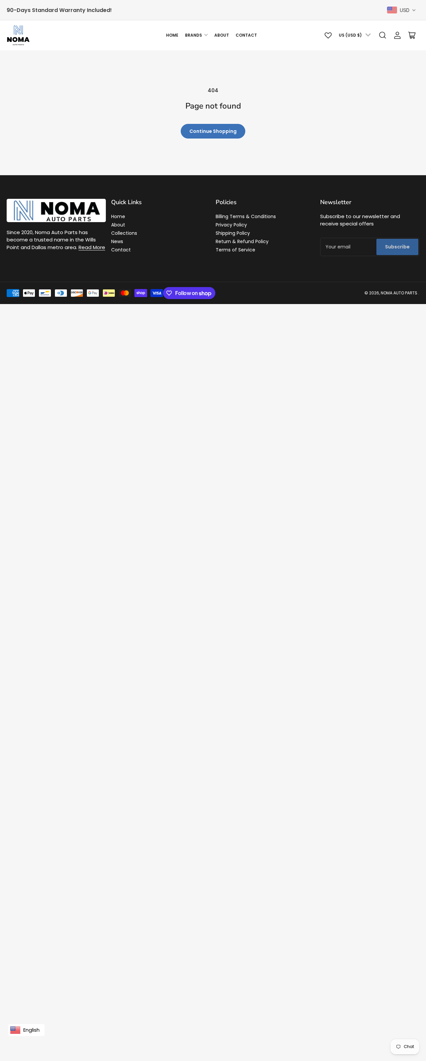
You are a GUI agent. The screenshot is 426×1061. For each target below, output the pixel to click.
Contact (246, 35)
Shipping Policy (233, 233)
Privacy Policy (231, 224)
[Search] (382, 35)
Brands (193, 35)
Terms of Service (235, 249)
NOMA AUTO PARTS (399, 293)
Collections (124, 233)
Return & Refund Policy (242, 241)
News (117, 241)
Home (172, 35)
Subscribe (397, 246)
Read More (92, 247)
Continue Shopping (213, 131)
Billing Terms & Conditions (246, 216)
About (221, 35)
